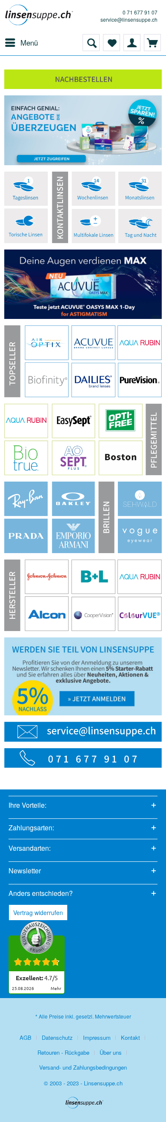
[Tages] (140, 226)
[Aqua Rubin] (26, 421)
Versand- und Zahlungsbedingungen (83, 1067)
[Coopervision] (93, 614)
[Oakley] (73, 499)
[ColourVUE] (140, 614)
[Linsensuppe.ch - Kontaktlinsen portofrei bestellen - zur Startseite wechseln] (39, 17)
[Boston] (121, 457)
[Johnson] (47, 577)
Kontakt (130, 1037)
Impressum (97, 1037)
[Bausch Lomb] (93, 577)
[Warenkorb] (152, 42)
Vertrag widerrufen (38, 912)
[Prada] (26, 536)
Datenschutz (57, 1037)
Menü (29, 42)
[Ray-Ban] (26, 499)
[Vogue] (140, 536)
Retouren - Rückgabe (63, 1052)
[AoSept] (73, 457)
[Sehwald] (140, 499)
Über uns (111, 1052)
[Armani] (73, 536)
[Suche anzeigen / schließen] (91, 42)
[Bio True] (26, 457)
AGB (25, 1037)
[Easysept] (73, 421)
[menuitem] (21, 42)
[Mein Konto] (131, 42)
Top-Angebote (83, 130)
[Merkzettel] (111, 42)
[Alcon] (47, 613)
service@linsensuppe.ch (128, 19)
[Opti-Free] (121, 421)
